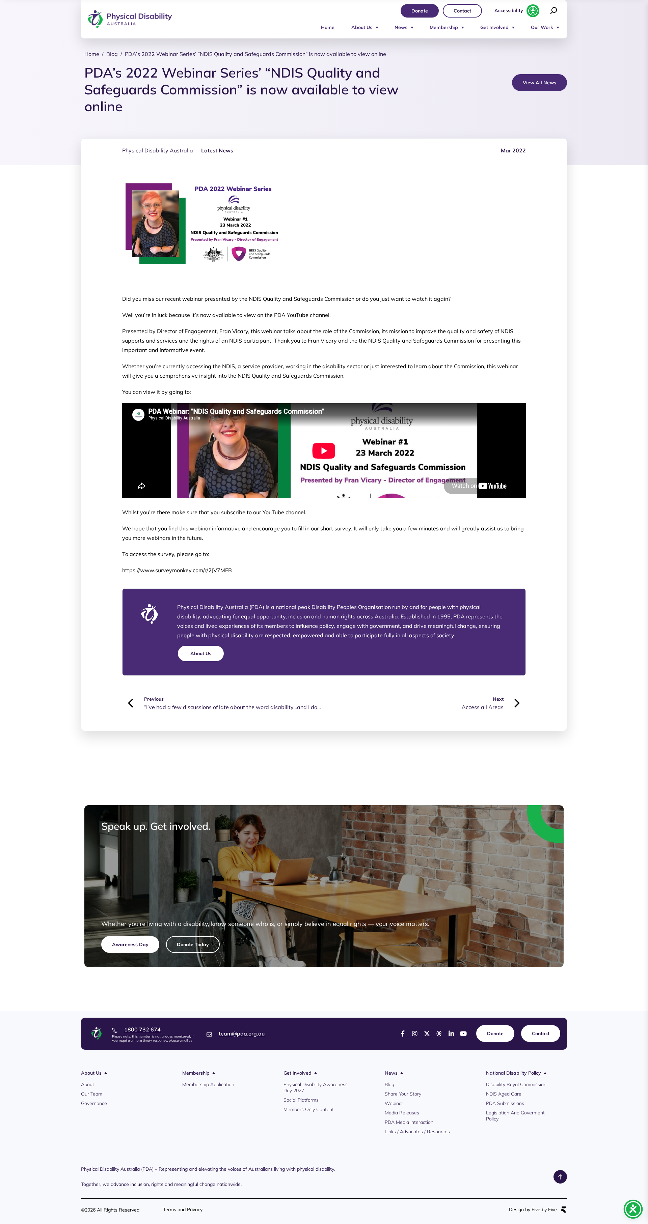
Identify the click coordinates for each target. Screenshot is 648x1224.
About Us (361, 27)
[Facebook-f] (403, 1033)
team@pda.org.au (242, 1033)
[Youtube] (463, 1033)
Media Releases (402, 1113)
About (87, 1084)
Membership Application (208, 1084)
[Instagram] (415, 1033)
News (401, 27)
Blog (389, 1084)
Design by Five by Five (533, 1210)
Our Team (91, 1094)
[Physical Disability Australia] (130, 19)
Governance (94, 1103)
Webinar (394, 1103)
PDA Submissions (505, 1103)
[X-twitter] (427, 1033)
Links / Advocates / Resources (417, 1132)
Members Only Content (309, 1109)
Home (327, 27)
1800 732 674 (142, 1029)
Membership (444, 27)
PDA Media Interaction (409, 1122)
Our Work (542, 27)
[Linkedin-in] (451, 1033)
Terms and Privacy (182, 1209)
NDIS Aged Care (503, 1094)
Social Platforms (301, 1100)
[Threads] (439, 1033)
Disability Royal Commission (516, 1084)
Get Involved (494, 27)
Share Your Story (403, 1094)
